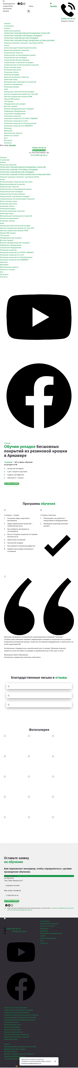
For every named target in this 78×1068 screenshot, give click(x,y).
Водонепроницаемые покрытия (16, 50)
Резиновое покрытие (12, 116)
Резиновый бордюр (12, 75)
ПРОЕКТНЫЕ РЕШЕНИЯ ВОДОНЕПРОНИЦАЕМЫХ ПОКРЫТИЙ (27, 33)
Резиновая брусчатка (12, 70)
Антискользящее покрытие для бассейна (20, 48)
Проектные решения (12, 31)
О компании (9, 26)
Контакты (8, 143)
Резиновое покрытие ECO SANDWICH (18, 126)
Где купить (8, 140)
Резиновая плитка (11, 72)
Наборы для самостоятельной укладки (19, 92)
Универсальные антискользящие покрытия (21, 65)
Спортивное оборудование (14, 114)
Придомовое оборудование (15, 111)
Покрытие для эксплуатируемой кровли (20, 55)
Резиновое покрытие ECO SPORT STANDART (21, 118)
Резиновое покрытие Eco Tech (16, 121)
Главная (7, 23)
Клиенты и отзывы (11, 136)
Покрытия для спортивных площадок (19, 62)
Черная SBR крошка (12, 99)
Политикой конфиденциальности (22, 910)
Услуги (6, 45)
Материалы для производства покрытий (20, 82)
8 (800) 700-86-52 (68, 19)
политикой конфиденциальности (31, 1063)
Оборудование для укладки (14, 104)
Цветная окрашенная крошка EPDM (18, 97)
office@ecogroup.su (19, 931)
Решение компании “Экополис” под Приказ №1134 (23, 43)
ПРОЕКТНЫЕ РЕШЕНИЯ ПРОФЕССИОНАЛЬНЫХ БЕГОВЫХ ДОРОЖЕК (29, 41)
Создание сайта (10, 1066)
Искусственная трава (12, 67)
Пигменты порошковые (13, 84)
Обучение (8, 128)
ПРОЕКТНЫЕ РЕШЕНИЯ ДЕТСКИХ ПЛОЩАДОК (21, 38)
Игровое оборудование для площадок (19, 109)
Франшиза (8, 131)
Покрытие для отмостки (13, 53)
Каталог (7, 28)
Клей (6, 89)
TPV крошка (8, 101)
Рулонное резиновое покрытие (16, 77)
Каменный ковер (10, 79)
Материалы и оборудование (51, 933)
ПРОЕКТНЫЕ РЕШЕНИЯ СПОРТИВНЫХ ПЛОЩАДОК (23, 36)
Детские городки (10, 106)
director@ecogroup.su (39, 155)
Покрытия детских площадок (15, 58)
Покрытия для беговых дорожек (16, 60)
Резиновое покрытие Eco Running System (20, 123)
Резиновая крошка (11, 87)
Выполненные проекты (13, 133)
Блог (6, 138)
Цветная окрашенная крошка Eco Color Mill (21, 94)
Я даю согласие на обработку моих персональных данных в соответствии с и (40, 909)
